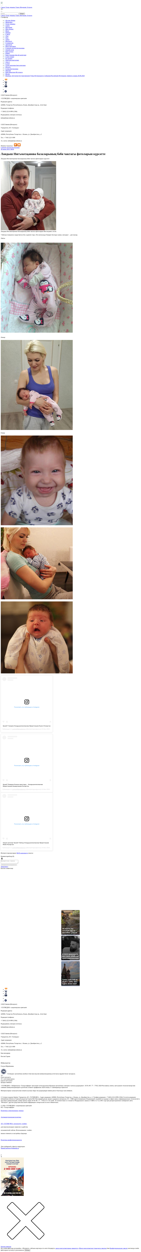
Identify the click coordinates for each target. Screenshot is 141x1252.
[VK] (6, 82)
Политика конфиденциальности (11, 1140)
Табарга (22, 13)
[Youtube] (6, 87)
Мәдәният (23, 7)
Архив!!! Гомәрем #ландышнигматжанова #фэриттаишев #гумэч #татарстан (27, 726)
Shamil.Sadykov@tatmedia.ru (10, 1148)
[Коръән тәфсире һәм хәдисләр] (6, 80)
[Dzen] (6, 92)
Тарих (18, 7)
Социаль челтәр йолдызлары (10, 147)
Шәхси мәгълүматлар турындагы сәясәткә (93, 1248)
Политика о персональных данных (12, 1110)
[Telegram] (6, 84)
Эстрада (29, 7)
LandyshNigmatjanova (19, 729)
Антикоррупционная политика (11, 1117)
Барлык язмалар (6, 1246)
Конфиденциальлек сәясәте (119, 1248)
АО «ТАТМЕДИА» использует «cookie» (14, 1123)
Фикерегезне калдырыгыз (9, 864)
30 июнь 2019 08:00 (7, 149)
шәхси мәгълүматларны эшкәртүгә (67, 1248)
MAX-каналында (22, 853)
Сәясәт (3, 7)
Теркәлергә (4, 866)
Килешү (27, 1250)
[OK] (6, 89)
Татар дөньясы (11, 7)
